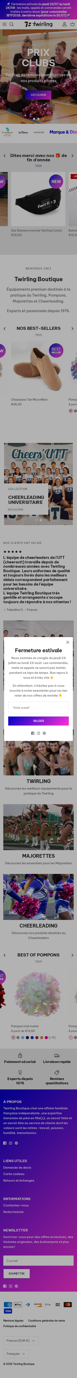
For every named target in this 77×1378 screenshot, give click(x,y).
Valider (38, 720)
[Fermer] (67, 642)
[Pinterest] (44, 733)
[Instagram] (38, 733)
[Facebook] (32, 733)
